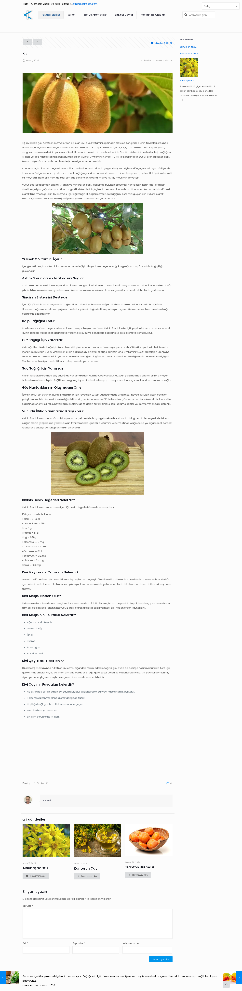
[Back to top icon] (226, 984)
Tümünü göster (162, 43)
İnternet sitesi (131, 943)
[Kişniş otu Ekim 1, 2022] (9, 977)
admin (48, 800)
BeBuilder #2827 (188, 46)
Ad (25, 943)
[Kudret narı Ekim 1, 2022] (232, 977)
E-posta (78, 943)
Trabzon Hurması (139, 867)
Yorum (28, 906)
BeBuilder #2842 (189, 53)
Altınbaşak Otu (35, 868)
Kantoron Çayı (86, 868)
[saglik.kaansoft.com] (28, 14)
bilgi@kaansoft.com (85, 3)
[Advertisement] (98, 749)
